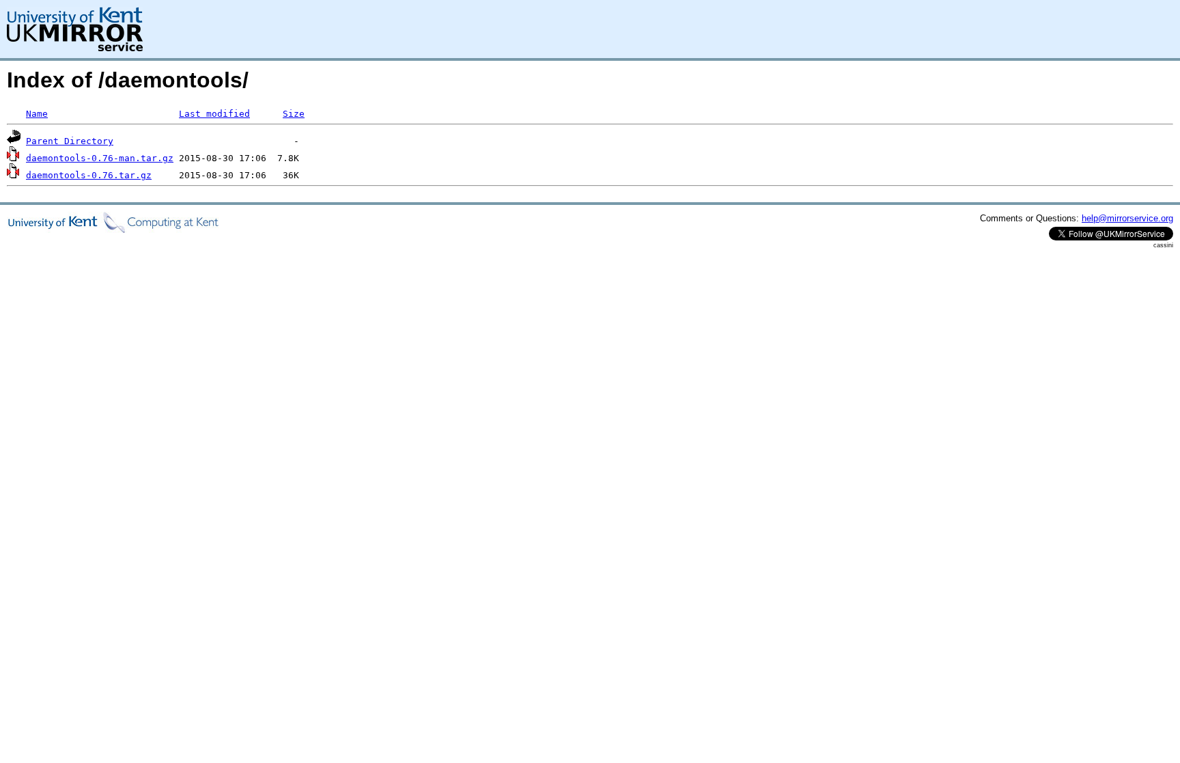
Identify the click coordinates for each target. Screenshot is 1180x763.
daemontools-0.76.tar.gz (89, 175)
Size (294, 114)
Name (37, 114)
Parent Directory (69, 141)
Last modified (214, 114)
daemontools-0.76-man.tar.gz (99, 158)
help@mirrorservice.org (1127, 218)
